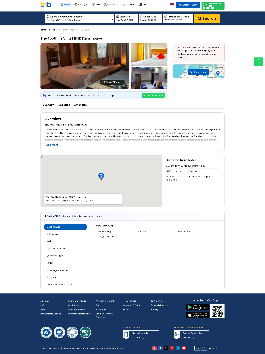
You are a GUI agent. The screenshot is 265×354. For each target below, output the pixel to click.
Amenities (80, 105)
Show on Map (200, 72)
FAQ (42, 305)
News (126, 309)
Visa (97, 4)
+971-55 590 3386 (154, 95)
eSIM (145, 4)
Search (208, 18)
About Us (44, 300)
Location (64, 105)
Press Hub (101, 309)
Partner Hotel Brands (50, 313)
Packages (83, 4)
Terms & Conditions (78, 300)
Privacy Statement (105, 300)
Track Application (76, 309)
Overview (49, 105)
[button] (101, 177)
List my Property (140, 333)
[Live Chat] (258, 59)
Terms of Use (129, 300)
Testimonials (157, 300)
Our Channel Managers (79, 313)
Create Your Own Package (104, 315)
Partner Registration (193, 333)
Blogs (98, 305)
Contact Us (73, 305)
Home (43, 30)
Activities (111, 4)
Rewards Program (160, 305)
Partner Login (189, 337)
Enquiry (154, 309)
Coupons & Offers (132, 305)
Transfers (130, 4)
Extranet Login (139, 337)
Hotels (67, 4)
